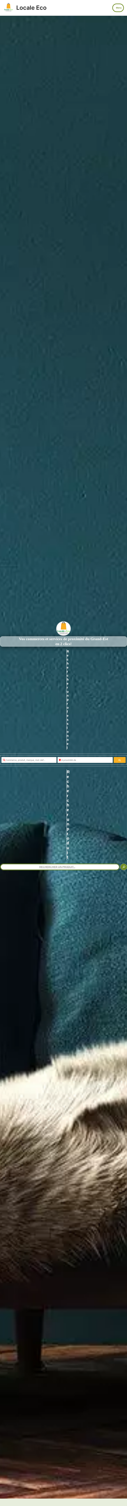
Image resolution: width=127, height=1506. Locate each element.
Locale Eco (31, 7)
